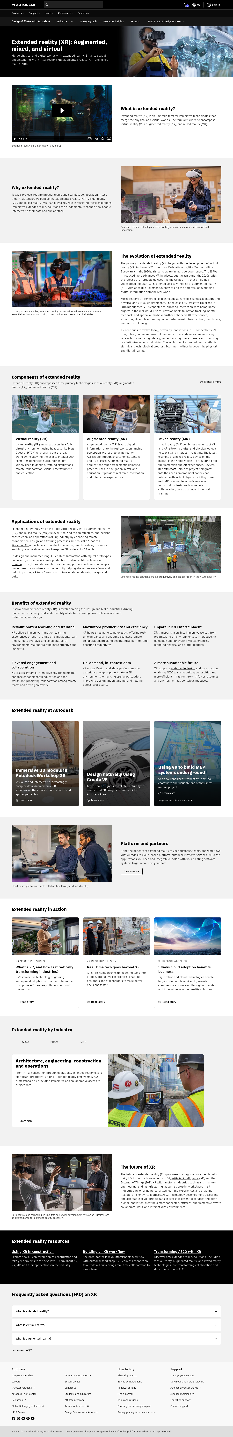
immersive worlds (197, 633)
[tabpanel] (108, 1090)
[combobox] (73, 4)
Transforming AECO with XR (177, 1251)
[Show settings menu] (102, 139)
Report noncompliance (97, 1431)
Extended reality (22, 529)
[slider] (55, 139)
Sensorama (128, 271)
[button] (116, 1311)
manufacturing (153, 1187)
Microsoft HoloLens (176, 469)
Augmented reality (99, 444)
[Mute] (96, 139)
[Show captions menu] (89, 139)
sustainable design (183, 668)
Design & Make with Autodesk (31, 21)
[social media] (23, 1418)
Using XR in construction (33, 1251)
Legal (127, 1431)
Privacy (15, 1431)
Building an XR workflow (104, 1251)
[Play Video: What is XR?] (62, 110)
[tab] (25, 1042)
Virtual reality (24, 444)
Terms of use (116, 1431)
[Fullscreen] (109, 139)
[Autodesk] (23, 4)
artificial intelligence (185, 1178)
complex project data (111, 672)
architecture (208, 1182)
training (17, 564)
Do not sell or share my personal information (42, 1431)
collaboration (91, 641)
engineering (129, 1187)
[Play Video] (15, 139)
